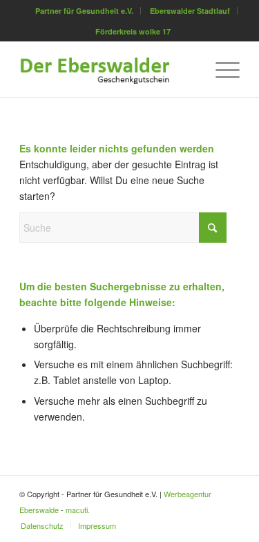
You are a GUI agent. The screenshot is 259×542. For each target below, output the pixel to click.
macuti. (78, 509)
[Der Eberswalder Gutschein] (107, 69)
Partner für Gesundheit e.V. (84, 11)
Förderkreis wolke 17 (133, 31)
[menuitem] (84, 10)
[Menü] (221, 69)
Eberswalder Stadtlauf (190, 11)
